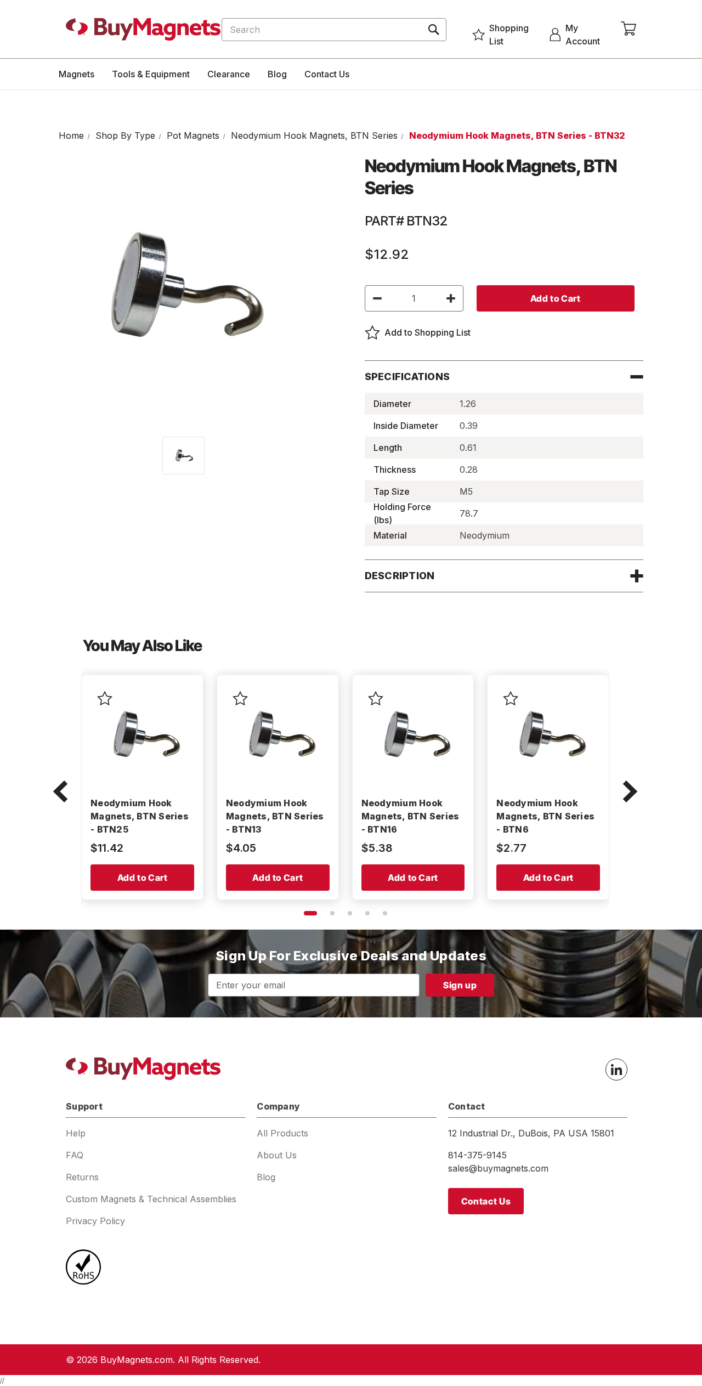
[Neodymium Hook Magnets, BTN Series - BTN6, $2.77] (548, 736)
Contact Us (326, 74)
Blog (277, 74)
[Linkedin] (616, 1069)
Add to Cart (142, 877)
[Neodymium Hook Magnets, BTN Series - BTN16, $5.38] (413, 736)
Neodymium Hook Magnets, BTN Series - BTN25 (139, 816)
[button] (60, 792)
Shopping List (509, 34)
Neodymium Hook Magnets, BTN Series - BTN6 (545, 816)
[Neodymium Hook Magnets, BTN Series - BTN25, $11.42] (142, 736)
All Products (282, 1133)
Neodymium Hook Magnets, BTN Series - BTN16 (410, 816)
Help (76, 1133)
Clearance (228, 74)
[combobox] (334, 29)
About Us (277, 1155)
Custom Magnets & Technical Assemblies (151, 1198)
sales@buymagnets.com (498, 1168)
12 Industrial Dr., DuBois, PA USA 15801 (531, 1133)
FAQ (74, 1155)
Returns (82, 1177)
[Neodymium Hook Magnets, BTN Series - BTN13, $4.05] (278, 736)
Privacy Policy (95, 1220)
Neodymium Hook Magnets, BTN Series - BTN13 (275, 816)
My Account (582, 34)
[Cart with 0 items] (628, 29)
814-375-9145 (477, 1155)
